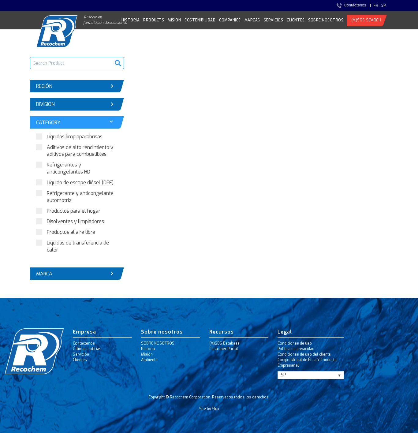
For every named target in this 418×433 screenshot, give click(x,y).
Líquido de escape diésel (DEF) (80, 182)
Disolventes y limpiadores (75, 221)
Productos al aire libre (71, 232)
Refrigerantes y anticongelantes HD (68, 168)
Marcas (252, 20)
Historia (130, 20)
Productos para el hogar (73, 211)
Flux (215, 408)
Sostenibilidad (200, 20)
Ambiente (149, 359)
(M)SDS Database (224, 343)
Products (153, 20)
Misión (174, 20)
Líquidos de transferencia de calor (78, 246)
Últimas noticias (87, 348)
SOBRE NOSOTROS (157, 343)
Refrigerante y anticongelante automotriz (80, 196)
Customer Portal (223, 348)
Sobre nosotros (325, 20)
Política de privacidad (296, 348)
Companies (230, 20)
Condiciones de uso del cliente (304, 354)
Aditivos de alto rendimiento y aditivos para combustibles (80, 151)
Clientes (295, 20)
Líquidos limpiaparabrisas (75, 136)
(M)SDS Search (366, 20)
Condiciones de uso (295, 343)
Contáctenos (355, 5)
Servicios (273, 20)
